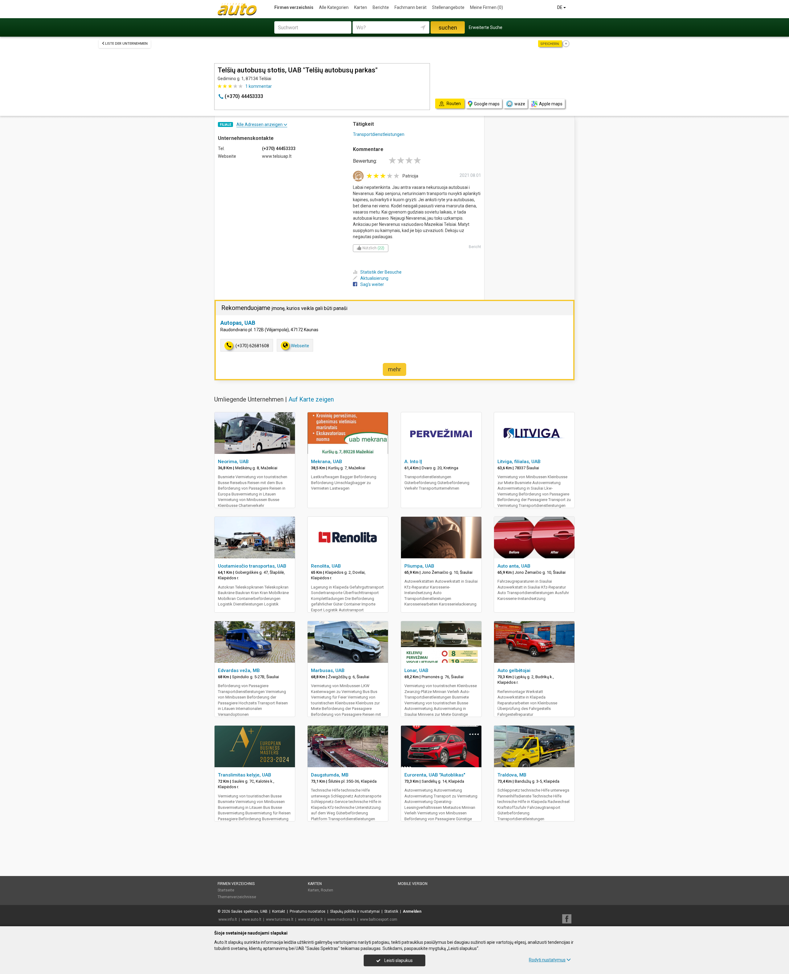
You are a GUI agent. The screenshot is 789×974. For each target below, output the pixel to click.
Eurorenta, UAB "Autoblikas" (434, 775)
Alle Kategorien (334, 7)
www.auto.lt (251, 919)
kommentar (258, 86)
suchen (448, 27)
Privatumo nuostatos (307, 911)
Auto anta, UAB (513, 566)
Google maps (487, 103)
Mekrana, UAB (326, 461)
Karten (360, 7)
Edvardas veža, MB (239, 670)
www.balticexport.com (378, 919)
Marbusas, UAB (328, 670)
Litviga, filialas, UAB (519, 461)
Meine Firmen (486, 7)
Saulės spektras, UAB (249, 911)
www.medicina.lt (341, 919)
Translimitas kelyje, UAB (244, 775)
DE (560, 7)
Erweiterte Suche (485, 27)
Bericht (475, 247)
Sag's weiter (372, 284)
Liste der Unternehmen (126, 44)
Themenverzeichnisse (237, 897)
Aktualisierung (374, 278)
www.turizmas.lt (279, 919)
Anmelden (412, 911)
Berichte (381, 7)
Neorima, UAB (233, 461)
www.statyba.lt (310, 919)
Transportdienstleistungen (378, 134)
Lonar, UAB (416, 670)
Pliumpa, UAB (419, 566)
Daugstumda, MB (330, 775)
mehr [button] (394, 369)
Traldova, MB (511, 775)
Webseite (300, 345)
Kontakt (278, 911)
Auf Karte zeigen (311, 399)
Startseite (226, 890)
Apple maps (550, 103)
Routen (327, 890)
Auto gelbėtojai (513, 670)
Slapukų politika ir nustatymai (355, 911)
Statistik (391, 911)
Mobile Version (412, 884)
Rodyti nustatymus (547, 959)
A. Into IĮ (413, 461)
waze (519, 103)
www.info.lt (228, 919)
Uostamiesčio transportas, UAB (252, 566)
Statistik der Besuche (381, 272)
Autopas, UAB (237, 323)
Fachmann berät (410, 7)
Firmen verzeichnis (293, 7)
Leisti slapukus (398, 960)
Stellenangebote (448, 7)
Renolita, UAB (326, 566)
